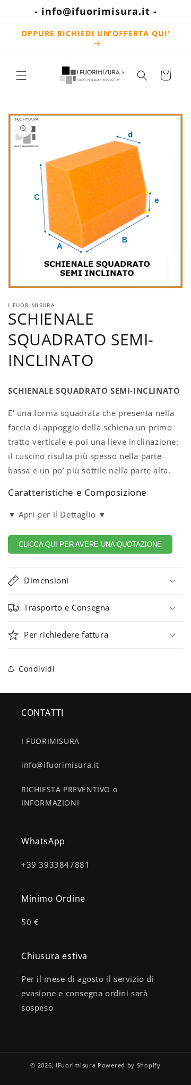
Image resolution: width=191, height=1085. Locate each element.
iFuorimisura (76, 1065)
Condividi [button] (37, 669)
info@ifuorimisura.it (60, 765)
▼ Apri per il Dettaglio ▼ (57, 514)
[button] (21, 75)
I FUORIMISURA (50, 741)
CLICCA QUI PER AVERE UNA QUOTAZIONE (90, 544)
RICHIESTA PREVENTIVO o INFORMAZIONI (69, 796)
